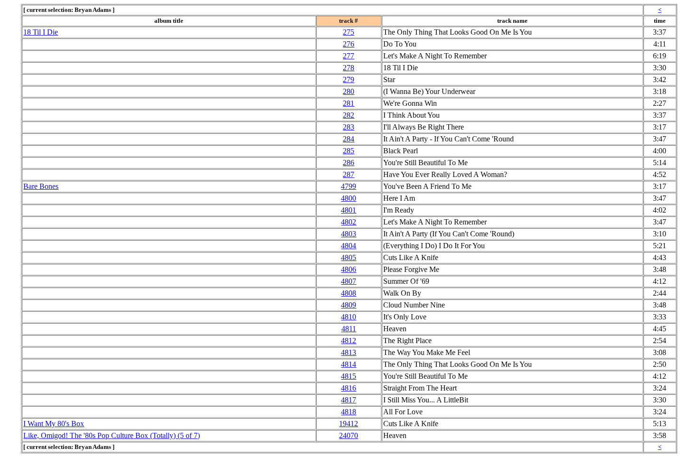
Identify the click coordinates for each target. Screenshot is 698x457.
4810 (348, 317)
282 (348, 115)
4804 (348, 246)
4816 (348, 388)
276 (348, 44)
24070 (348, 435)
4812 (348, 340)
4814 (348, 364)
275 (348, 32)
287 (348, 174)
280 (348, 91)
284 (348, 139)
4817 (348, 400)
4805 (348, 257)
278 (348, 68)
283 (348, 127)
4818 (348, 412)
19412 (348, 424)
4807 (348, 281)
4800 (348, 198)
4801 (348, 210)
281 (348, 103)
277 (348, 56)
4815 (348, 376)
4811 (348, 329)
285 (348, 151)
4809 (348, 305)
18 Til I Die (40, 32)
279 (348, 79)
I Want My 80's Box (53, 424)
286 (348, 163)
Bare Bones (40, 186)
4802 (348, 222)
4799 (348, 186)
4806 (348, 269)
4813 (348, 352)
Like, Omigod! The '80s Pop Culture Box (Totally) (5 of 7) (111, 435)
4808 (348, 293)
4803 (348, 234)
